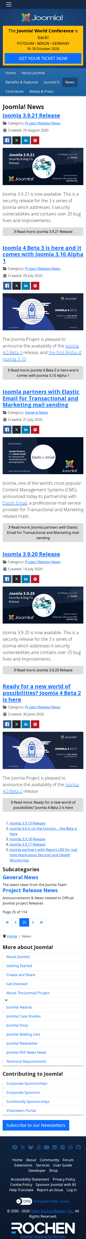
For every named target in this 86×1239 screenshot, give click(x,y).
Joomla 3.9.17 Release (27, 844)
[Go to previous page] (16, 922)
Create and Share (20, 974)
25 (24, 922)
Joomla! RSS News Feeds (26, 1052)
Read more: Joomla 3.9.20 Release (44, 670)
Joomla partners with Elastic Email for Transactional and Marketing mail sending (41, 398)
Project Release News (43, 123)
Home (11, 73)
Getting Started (19, 965)
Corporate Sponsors (23, 1092)
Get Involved (16, 983)
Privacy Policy (64, 1179)
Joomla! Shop (17, 1025)
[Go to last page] (41, 922)
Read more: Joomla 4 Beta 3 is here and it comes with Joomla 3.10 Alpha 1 (44, 373)
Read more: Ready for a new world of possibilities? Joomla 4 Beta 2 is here (44, 805)
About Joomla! (33, 73)
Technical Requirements (26, 1061)
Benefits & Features (22, 82)
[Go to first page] (7, 922)
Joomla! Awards (19, 1007)
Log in (72, 1189)
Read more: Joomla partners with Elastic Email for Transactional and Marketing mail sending (43, 532)
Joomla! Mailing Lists (23, 1034)
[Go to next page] (33, 922)
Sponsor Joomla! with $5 (56, 1184)
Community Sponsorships (28, 1101)
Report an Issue (50, 1189)
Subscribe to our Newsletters (35, 1125)
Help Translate (21, 1189)
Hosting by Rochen (43, 1236)
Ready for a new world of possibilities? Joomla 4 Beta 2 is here (42, 693)
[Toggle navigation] (9, 4)
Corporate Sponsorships (26, 1083)
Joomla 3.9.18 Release (27, 839)
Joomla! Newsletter (22, 1043)
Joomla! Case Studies (23, 1016)
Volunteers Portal (21, 1110)
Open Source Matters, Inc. (52, 1211)
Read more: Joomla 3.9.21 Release (44, 231)
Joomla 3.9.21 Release (31, 115)
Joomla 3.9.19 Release (27, 823)
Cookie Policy (21, 1184)
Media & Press (42, 91)
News (70, 82)
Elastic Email (15, 503)
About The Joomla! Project (28, 992)
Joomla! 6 (51, 82)
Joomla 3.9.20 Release (31, 554)
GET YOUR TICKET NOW (43, 58)
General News (36, 412)
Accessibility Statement (30, 1179)
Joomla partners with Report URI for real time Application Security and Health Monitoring (43, 855)
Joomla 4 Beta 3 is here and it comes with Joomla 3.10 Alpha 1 (43, 254)
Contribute (15, 91)
